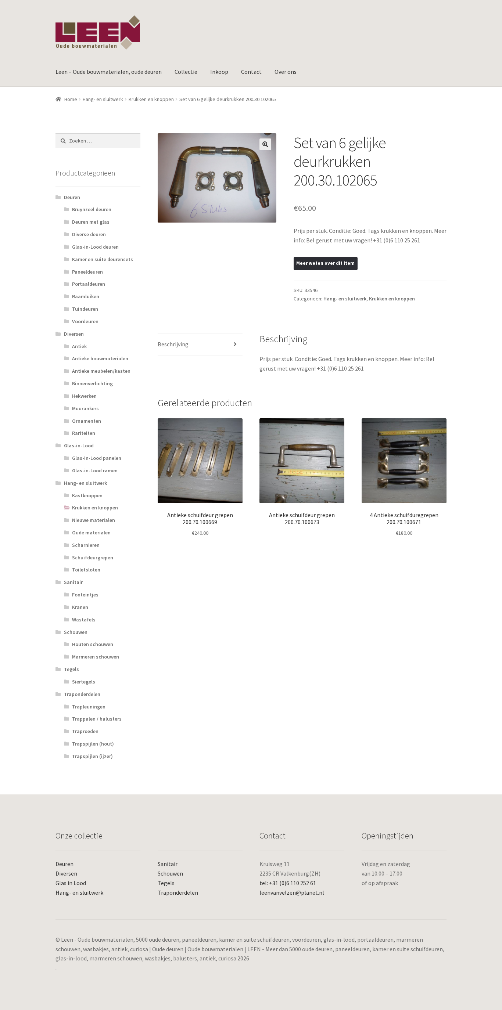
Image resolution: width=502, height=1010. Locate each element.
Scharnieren (86, 545)
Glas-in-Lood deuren (95, 247)
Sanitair (73, 582)
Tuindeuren (85, 309)
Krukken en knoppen (151, 99)
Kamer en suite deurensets (102, 259)
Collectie (186, 71)
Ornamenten (86, 421)
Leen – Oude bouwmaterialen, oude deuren (108, 71)
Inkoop (219, 71)
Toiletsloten (86, 569)
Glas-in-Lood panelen (96, 458)
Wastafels (84, 619)
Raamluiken (85, 296)
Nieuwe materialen (93, 520)
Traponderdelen (82, 694)
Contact (251, 71)
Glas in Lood (70, 883)
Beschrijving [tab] (173, 344)
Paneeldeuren (87, 271)
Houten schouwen (92, 644)
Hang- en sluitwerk (103, 99)
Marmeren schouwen (95, 656)
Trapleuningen (88, 706)
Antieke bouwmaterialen (100, 358)
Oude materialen (91, 532)
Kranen (80, 607)
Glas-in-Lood (79, 445)
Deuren (72, 197)
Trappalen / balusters (97, 718)
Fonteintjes (85, 594)
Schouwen (75, 632)
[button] (265, 144)
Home (70, 99)
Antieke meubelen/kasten (101, 371)
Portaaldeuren (88, 284)
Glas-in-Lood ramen (95, 470)
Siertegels (83, 681)
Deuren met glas (91, 222)
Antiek (79, 346)
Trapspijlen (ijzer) (92, 756)
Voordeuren (85, 321)
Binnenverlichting (92, 383)
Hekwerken (84, 396)
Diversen (74, 334)
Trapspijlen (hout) (93, 743)
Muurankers (85, 408)
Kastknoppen (87, 495)
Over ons (286, 71)
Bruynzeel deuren (91, 209)
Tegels (71, 669)
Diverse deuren (89, 234)
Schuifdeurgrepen (92, 557)
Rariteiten (83, 433)
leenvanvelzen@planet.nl (291, 892)
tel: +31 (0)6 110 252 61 (287, 883)
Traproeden (85, 731)
